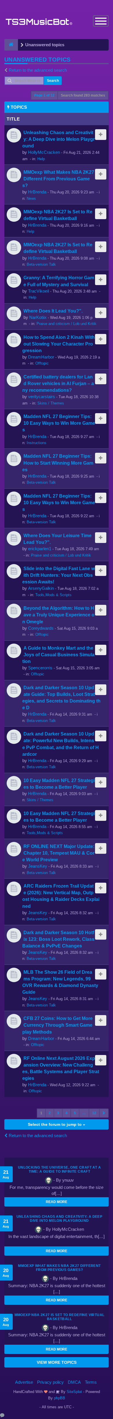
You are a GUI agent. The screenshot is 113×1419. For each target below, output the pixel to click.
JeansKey (37, 866)
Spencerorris (40, 667)
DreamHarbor (41, 356)
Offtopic (42, 363)
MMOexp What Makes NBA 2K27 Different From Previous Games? (58, 178)
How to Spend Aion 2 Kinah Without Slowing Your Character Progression (58, 344)
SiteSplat (73, 1392)
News (31, 198)
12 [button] (94, 1113)
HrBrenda (37, 191)
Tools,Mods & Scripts (53, 595)
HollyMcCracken (44, 152)
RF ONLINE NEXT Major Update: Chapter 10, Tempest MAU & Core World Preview (58, 853)
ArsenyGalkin (41, 588)
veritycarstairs (41, 396)
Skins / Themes (50, 403)
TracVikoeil (38, 291)
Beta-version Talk (41, 264)
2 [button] (50, 1113)
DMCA (74, 1382)
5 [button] (75, 1113)
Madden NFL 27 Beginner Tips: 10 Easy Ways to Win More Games (58, 423)
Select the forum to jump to (55, 1124)
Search (53, 81)
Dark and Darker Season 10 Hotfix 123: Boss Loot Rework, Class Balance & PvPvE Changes (58, 939)
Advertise (24, 1382)
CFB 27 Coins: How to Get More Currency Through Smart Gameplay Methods (57, 1025)
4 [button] (66, 1113)
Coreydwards (41, 628)
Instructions (36, 443)
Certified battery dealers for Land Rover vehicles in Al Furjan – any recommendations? (58, 383)
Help (41, 159)
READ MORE (56, 1202)
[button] (104, 1113)
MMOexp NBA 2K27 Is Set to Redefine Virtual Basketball (59, 1317)
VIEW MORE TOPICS (56, 1362)
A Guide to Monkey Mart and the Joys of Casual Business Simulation (58, 654)
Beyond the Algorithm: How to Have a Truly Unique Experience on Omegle (58, 614)
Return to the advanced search (38, 70)
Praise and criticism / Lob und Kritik (66, 324)
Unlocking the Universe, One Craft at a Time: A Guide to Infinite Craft (59, 1169)
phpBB (59, 1398)
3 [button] (58, 1113)
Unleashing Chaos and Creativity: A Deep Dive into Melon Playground (58, 139)
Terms (91, 1382)
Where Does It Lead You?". (53, 310)
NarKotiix (38, 317)
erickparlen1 (39, 548)
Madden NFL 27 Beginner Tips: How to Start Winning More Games (57, 462)
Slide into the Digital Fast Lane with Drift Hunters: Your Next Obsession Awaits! (58, 575)
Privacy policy (50, 1382)
